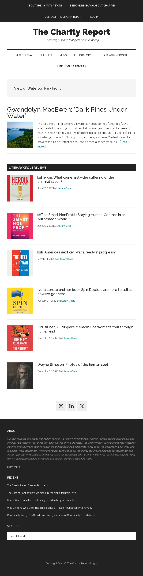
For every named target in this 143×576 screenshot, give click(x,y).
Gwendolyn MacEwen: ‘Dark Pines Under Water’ (67, 112)
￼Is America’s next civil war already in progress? (76, 252)
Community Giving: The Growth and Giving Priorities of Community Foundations (51, 515)
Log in (93, 563)
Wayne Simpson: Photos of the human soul (72, 364)
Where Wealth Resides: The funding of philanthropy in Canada (40, 500)
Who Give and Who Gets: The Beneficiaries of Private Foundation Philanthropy (49, 507)
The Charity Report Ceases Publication (28, 485)
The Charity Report (71, 32)
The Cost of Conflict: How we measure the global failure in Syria (41, 493)
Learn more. (13, 466)
